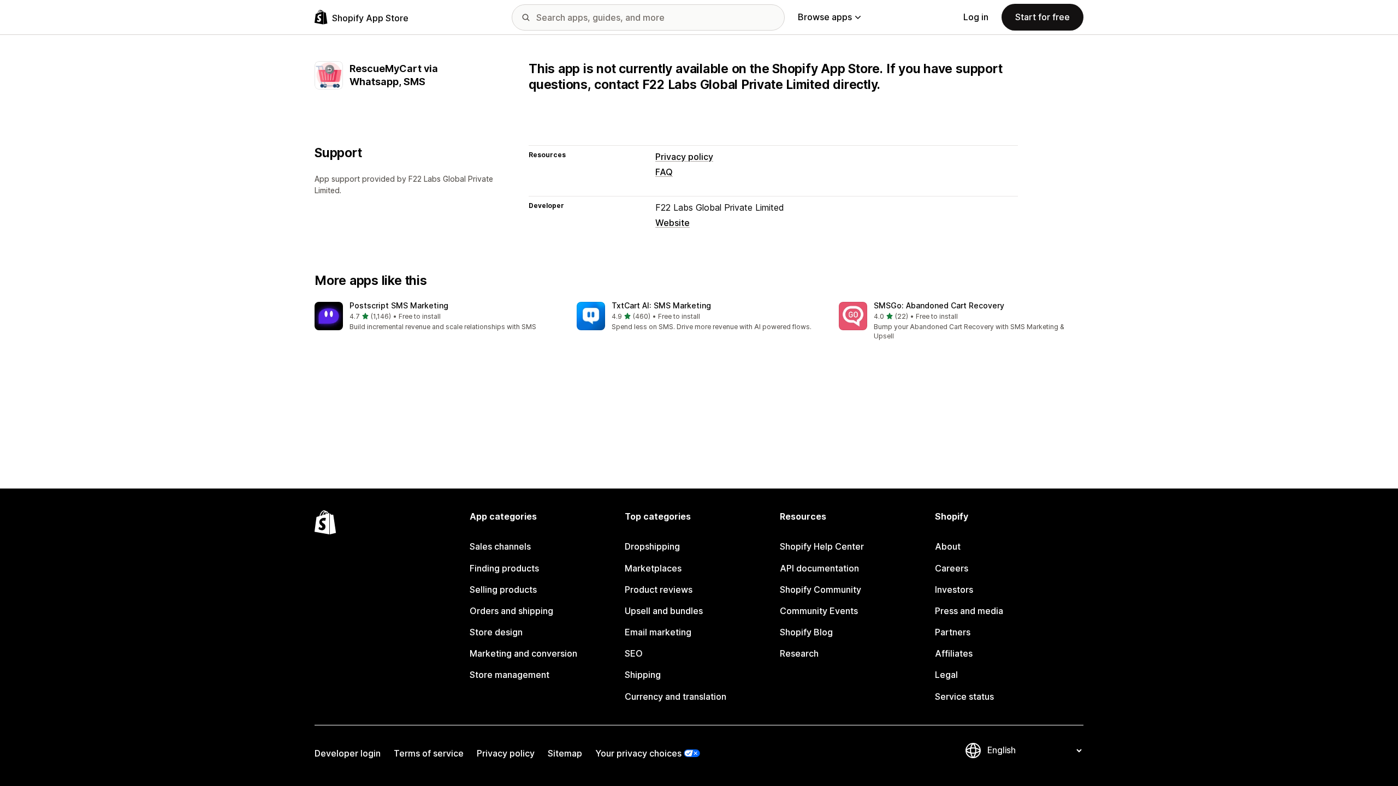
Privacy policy (684, 156)
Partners (952, 632)
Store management (509, 674)
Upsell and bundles (664, 610)
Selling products (503, 589)
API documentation (819, 568)
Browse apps (825, 16)
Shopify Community (820, 589)
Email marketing (658, 632)
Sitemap (565, 753)
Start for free (1042, 16)
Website (672, 222)
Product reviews (658, 589)
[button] (437, 317)
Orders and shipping (511, 610)
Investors (954, 589)
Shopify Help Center (822, 546)
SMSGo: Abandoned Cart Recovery (939, 305)
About (948, 546)
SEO (634, 653)
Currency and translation (675, 696)
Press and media (969, 610)
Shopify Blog (806, 632)
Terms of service (429, 753)
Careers (951, 568)
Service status (964, 696)
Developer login (348, 753)
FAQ (664, 171)
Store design (496, 632)
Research (799, 653)
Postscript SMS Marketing (399, 305)
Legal (946, 674)
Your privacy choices (638, 753)
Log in (975, 16)
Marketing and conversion (523, 653)
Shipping (643, 674)
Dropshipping (652, 546)
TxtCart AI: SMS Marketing (661, 305)
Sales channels (500, 546)
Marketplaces (653, 568)
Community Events (819, 610)
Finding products (504, 568)
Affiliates (954, 653)
